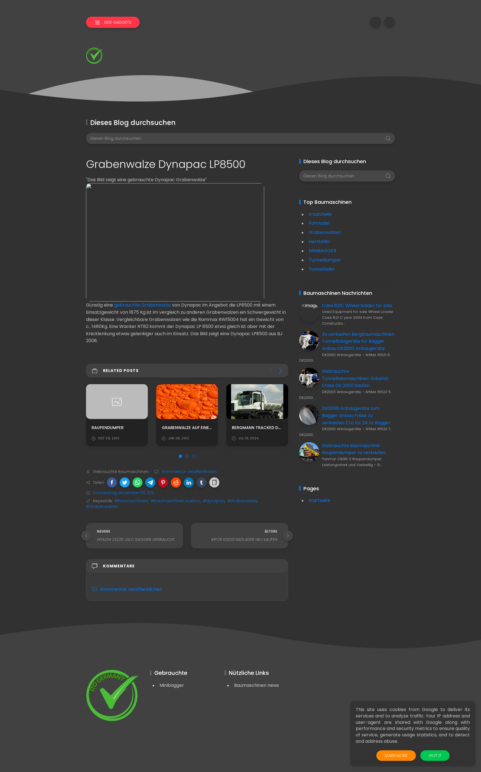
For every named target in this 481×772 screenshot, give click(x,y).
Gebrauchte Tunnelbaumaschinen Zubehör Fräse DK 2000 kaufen (355, 378)
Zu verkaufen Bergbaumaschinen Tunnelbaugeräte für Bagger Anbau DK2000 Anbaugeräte (358, 341)
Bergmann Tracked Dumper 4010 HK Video (207, 427)
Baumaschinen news (256, 685)
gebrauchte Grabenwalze (142, 305)
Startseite (319, 500)
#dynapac (213, 501)
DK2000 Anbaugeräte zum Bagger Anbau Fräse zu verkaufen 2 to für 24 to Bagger (356, 415)
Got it (435, 755)
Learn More (396, 755)
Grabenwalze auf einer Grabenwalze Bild (136, 427)
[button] (112, 482)
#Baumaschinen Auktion (175, 501)
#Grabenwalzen (102, 506)
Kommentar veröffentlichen (189, 471)
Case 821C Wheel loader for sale (357, 305)
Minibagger (171, 685)
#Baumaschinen (131, 501)
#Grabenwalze (242, 501)
